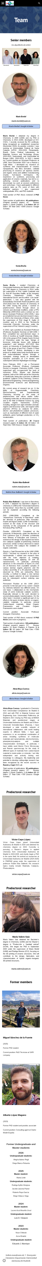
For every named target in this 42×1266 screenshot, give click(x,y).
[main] (21, 20)
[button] (3, 3)
